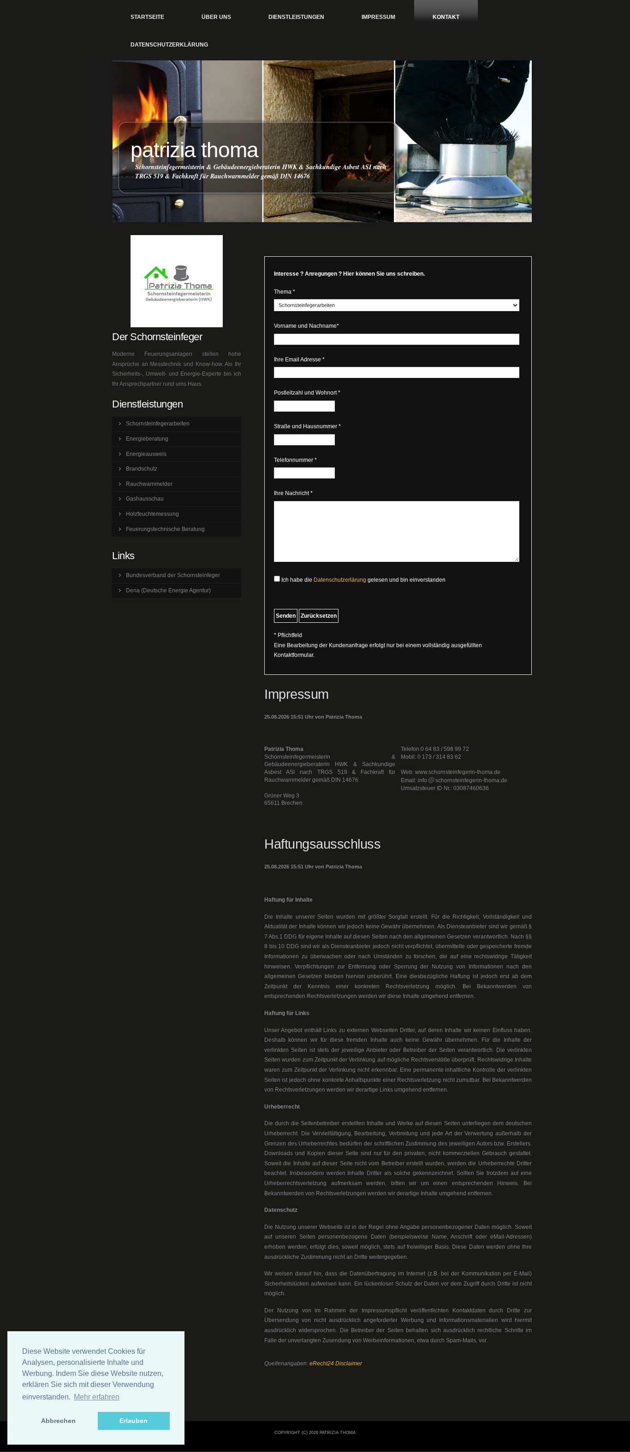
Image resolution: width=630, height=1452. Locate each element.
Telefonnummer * (295, 460)
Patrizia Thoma (194, 150)
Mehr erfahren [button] (96, 1397)
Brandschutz (141, 469)
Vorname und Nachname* (306, 326)
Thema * (284, 292)
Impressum (378, 17)
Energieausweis (146, 454)
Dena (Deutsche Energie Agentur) (168, 590)
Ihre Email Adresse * (299, 359)
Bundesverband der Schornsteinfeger (173, 575)
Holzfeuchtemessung (152, 514)
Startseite (147, 17)
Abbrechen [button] (58, 1420)
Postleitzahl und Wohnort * (307, 393)
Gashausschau (145, 499)
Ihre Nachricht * (293, 493)
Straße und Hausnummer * (307, 426)
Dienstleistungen (296, 17)
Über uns (216, 17)
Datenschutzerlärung (340, 580)
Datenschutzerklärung (169, 44)
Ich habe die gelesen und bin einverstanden (363, 580)
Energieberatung (147, 439)
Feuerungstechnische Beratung (165, 529)
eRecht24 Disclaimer (335, 1363)
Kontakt (446, 17)
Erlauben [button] (133, 1420)
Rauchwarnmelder (149, 484)
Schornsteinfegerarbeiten (158, 423)
